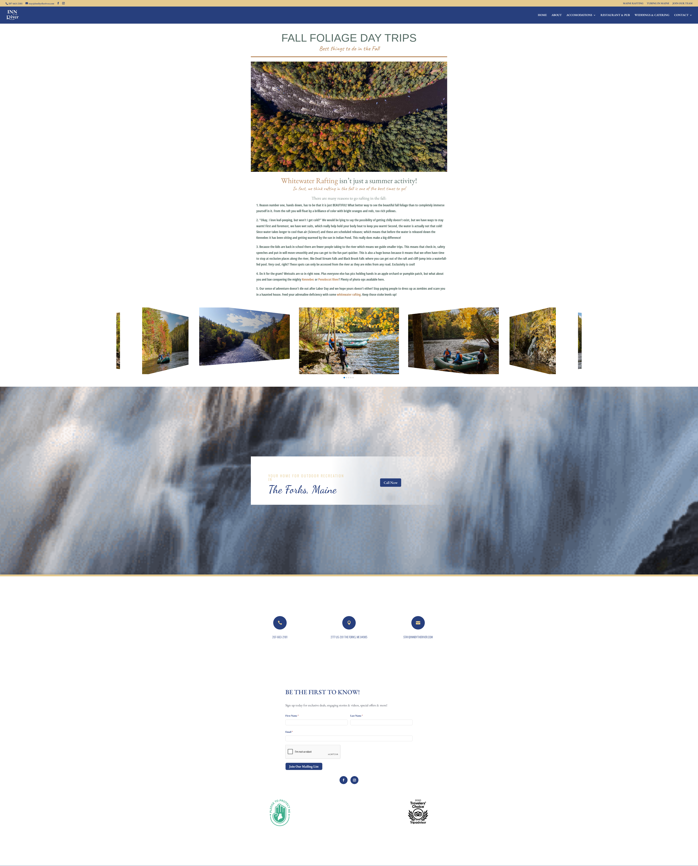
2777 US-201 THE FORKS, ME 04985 (349, 637)
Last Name (356, 715)
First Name (292, 715)
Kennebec (308, 279)
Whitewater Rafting (309, 180)
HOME (542, 15)
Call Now (391, 482)
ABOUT (556, 15)
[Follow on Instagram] (354, 780)
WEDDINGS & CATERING (652, 15)
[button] (344, 377)
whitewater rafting (349, 294)
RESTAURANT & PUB (615, 15)
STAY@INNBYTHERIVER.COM (418, 637)
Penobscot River (328, 279)
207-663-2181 (280, 637)
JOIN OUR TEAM (683, 3)
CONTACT (681, 15)
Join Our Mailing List (304, 766)
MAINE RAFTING (633, 3)
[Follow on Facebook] (344, 780)
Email (289, 731)
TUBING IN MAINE (658, 3)
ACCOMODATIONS (579, 15)
